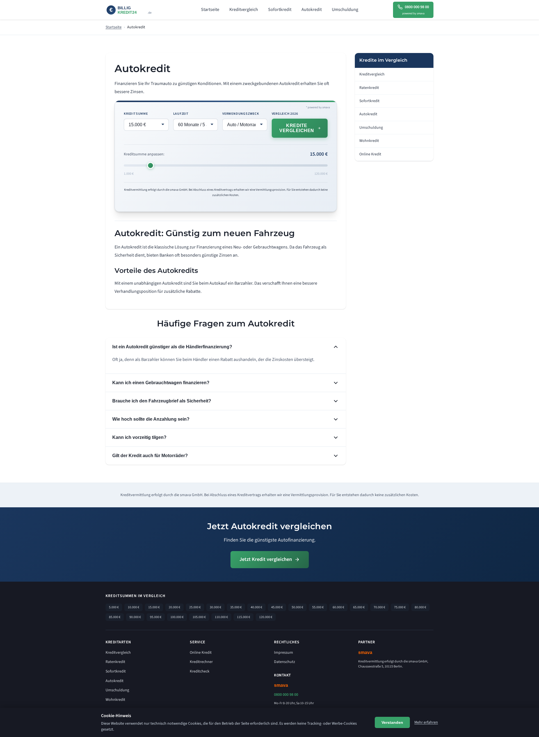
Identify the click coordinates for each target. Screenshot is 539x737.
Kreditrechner (201, 662)
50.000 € (297, 607)
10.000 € (133, 607)
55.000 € (318, 607)
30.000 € (215, 607)
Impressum (283, 652)
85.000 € (114, 617)
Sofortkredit (279, 9)
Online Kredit (370, 154)
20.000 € (174, 607)
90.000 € (135, 617)
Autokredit (312, 9)
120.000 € (265, 617)
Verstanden (392, 722)
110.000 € (221, 617)
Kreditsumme (136, 113)
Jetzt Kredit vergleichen (265, 559)
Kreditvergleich (243, 9)
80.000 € (420, 607)
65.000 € (359, 607)
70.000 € (379, 607)
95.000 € (155, 617)
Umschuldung (345, 9)
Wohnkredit (369, 141)
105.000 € (199, 617)
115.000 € (243, 617)
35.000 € (236, 607)
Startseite (210, 9)
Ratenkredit (369, 88)
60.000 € (338, 607)
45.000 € (277, 607)
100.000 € (177, 617)
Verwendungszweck (240, 113)
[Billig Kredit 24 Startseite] (136, 10)
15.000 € (154, 607)
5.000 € (114, 607)
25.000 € (195, 607)
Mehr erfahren (426, 722)
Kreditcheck (199, 671)
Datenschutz (284, 662)
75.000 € (400, 607)
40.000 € (256, 607)
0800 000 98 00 (286, 694)
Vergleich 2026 (285, 113)
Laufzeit (181, 113)
